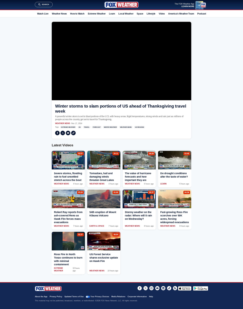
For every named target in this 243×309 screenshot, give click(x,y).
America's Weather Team (181, 14)
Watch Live (43, 14)
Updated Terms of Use (74, 297)
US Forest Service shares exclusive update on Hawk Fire (103, 257)
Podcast (201, 14)
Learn (112, 14)
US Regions (139, 127)
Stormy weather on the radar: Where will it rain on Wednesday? (138, 215)
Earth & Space (96, 226)
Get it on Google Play (200, 288)
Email (68, 133)
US (80, 127)
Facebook (57, 133)
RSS (175, 288)
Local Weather (125, 14)
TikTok (169, 288)
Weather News (59, 14)
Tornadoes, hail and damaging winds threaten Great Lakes (101, 176)
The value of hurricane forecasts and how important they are (138, 176)
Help (151, 297)
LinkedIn (163, 288)
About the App (41, 297)
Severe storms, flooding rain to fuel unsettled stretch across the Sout (68, 176)
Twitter (62, 133)
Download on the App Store (184, 288)
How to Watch (77, 14)
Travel (86, 127)
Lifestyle (151, 14)
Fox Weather (121, 5)
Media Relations (118, 297)
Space (140, 14)
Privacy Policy (56, 297)
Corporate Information (137, 297)
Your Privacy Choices (99, 297)
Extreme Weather (97, 14)
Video (162, 14)
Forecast (97, 127)
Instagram (151, 288)
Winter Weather (110, 127)
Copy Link (73, 133)
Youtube (157, 288)
